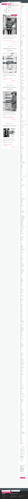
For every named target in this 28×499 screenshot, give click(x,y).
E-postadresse (9, 7)
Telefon (9, 10)
